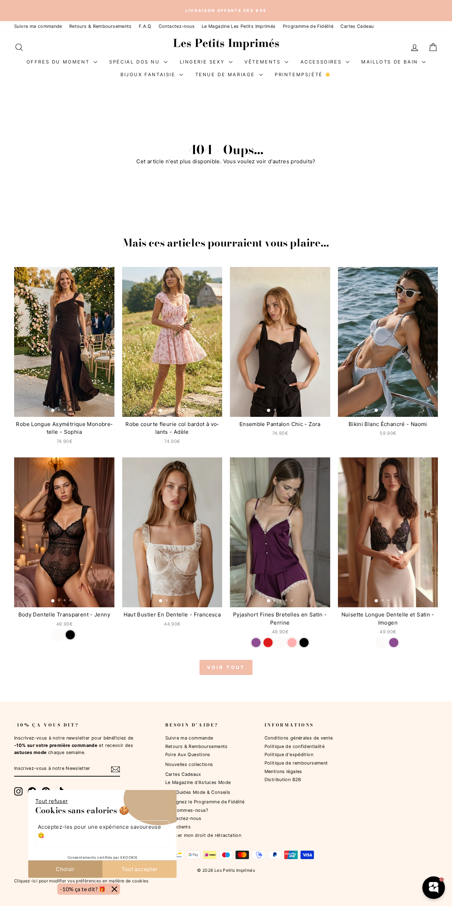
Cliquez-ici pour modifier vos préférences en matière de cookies (81, 880)
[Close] (114, 889)
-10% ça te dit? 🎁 (83, 889)
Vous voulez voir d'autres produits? (269, 161)
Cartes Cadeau (357, 26)
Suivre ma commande (38, 26)
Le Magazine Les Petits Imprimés (239, 26)
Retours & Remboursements (100, 26)
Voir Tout (226, 667)
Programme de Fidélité (308, 26)
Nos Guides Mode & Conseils (198, 792)
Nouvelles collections (189, 764)
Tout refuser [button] (51, 801)
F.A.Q (145, 26)
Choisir (65, 869)
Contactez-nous (177, 26)
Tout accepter (139, 869)
